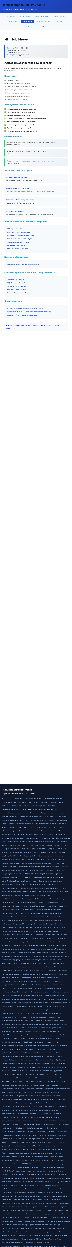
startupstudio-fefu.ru (52, 995)
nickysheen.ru (37, 1200)
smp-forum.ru (61, 1078)
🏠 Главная (11, 16)
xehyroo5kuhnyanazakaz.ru (56, 877)
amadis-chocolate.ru (8, 1006)
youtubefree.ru (52, 938)
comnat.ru (60, 1056)
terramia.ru (48, 1117)
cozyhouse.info (15, 1239)
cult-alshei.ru (62, 1131)
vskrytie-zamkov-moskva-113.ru (31, 881)
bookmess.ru (17, 1167)
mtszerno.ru (6, 1178)
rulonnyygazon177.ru (18, 924)
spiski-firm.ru (43, 999)
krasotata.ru (19, 798)
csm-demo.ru (26, 849)
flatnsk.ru (13, 1096)
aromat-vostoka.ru (8, 1078)
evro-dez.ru (30, 935)
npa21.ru (34, 1149)
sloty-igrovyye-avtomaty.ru (21, 960)
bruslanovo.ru (60, 1099)
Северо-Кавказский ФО (36, 27)
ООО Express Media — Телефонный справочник (23, 264)
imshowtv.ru (62, 1121)
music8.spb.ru (6, 1071)
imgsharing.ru (16, 967)
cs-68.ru (63, 888)
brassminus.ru (61, 1135)
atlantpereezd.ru (28, 809)
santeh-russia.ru (7, 1128)
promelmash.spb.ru (8, 1221)
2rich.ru (11, 824)
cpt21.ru (32, 1020)
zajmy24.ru (58, 874)
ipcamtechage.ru (33, 1171)
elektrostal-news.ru (8, 813)
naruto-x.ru (27, 931)
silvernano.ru (41, 827)
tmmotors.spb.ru (39, 1128)
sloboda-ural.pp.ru (18, 1074)
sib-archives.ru (41, 859)
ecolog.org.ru (59, 1006)
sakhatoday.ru (28, 1049)
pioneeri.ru (66, 1003)
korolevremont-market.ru (24, 813)
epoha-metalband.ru (31, 1035)
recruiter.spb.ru (61, 1067)
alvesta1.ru (63, 1046)
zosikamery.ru (6, 1074)
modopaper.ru (32, 949)
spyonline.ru (58, 1071)
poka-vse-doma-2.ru (63, 841)
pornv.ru (19, 809)
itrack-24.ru (28, 806)
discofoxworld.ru (7, 834)
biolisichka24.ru (15, 992)
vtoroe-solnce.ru (26, 1200)
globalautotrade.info (8, 1114)
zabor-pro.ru (6, 1139)
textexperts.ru (56, 981)
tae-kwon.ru (6, 1024)
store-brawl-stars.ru (45, 856)
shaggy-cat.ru (39, 845)
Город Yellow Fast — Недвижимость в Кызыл (22, 315)
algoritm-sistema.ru (43, 992)
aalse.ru (4, 927)
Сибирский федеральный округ (18, 9)
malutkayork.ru (16, 1042)
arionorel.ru (5, 1210)
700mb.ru (39, 1239)
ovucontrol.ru (6, 960)
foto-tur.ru (49, 967)
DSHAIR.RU (29, 1128)
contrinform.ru (26, 1214)
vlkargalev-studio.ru (28, 1239)
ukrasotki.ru (24, 816)
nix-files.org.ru (17, 1049)
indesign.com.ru (48, 1232)
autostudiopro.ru (52, 806)
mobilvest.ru (30, 1078)
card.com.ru (38, 1060)
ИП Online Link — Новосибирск (17, 283)
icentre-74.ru (49, 1182)
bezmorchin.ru (18, 1020)
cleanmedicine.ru (25, 956)
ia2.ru (26, 1020)
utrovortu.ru (33, 999)
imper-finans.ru (33, 1135)
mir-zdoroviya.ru (48, 1099)
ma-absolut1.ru (50, 935)
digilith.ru (17, 963)
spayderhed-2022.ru (8, 935)
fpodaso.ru (64, 813)
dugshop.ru (45, 1031)
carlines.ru (5, 1096)
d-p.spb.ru (5, 1085)
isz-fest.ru (16, 1056)
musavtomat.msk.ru (8, 1131)
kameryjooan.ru (50, 1106)
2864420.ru (35, 874)
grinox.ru (16, 1106)
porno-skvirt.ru (42, 820)
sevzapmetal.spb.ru (56, 1156)
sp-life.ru (24, 859)
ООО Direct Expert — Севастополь (18, 249)
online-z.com (56, 1074)
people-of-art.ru (7, 1092)
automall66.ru (6, 1232)
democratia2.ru (38, 1164)
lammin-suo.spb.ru (38, 1028)
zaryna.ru (5, 974)
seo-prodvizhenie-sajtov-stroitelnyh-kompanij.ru (46, 920)
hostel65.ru (37, 834)
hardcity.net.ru (25, 1142)
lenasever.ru (27, 831)
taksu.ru (47, 963)
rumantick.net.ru (63, 1174)
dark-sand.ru (6, 859)
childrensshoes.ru (20, 1174)
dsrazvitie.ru (15, 1142)
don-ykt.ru (63, 963)
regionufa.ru (53, 970)
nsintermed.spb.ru (51, 1203)
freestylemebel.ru (60, 1232)
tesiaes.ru (29, 1060)
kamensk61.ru (14, 1217)
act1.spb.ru (56, 1096)
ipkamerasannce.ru (47, 1235)
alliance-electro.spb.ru (30, 1013)
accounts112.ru (50, 841)
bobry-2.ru (16, 1200)
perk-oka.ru (51, 927)
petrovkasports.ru (25, 952)
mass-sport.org (58, 1164)
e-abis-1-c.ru (52, 859)
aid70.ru (14, 1110)
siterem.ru (5, 1103)
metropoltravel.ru (7, 970)
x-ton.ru (4, 949)
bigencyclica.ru (54, 1024)
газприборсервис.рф (26, 1228)
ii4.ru (14, 1146)
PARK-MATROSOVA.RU (50, 1063)
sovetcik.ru (31, 1131)
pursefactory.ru (38, 931)
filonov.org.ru (34, 1217)
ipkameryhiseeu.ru (47, 1153)
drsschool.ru (34, 1114)
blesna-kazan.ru (20, 1088)
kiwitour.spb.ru (37, 1232)
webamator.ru (39, 935)
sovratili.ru (62, 816)
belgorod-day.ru (7, 963)
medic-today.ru (38, 963)
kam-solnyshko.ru (27, 1156)
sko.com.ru (25, 1085)
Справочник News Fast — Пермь (18, 242)
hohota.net (40, 1074)
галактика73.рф (15, 1085)
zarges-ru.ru (64, 995)
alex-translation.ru (21, 1196)
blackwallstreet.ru (45, 1146)
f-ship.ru (23, 1038)
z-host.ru (24, 884)
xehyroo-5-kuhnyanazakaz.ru (49, 888)
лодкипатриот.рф (26, 1103)
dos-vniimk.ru (30, 1242)
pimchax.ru (5, 884)
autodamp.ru (33, 945)
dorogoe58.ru (22, 1139)
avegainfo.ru (33, 1024)
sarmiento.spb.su (14, 1028)
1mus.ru (32, 870)
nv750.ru (64, 945)
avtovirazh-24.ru (64, 1203)
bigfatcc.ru (5, 827)
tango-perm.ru (39, 1042)
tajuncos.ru (14, 952)
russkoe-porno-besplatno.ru (52, 960)
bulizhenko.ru (51, 1174)
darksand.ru (40, 870)
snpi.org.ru (60, 1028)
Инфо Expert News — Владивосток (19, 232)
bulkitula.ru (20, 838)
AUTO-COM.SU (31, 1074)
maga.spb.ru (58, 1225)
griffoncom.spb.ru (22, 1063)
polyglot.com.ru (7, 1099)
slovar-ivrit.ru (37, 956)
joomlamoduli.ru (7, 1192)
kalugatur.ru (21, 1060)
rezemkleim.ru (39, 988)
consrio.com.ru (16, 1024)
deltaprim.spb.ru (28, 1042)
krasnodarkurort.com (50, 1121)
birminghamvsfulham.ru (42, 1003)
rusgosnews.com (53, 1035)
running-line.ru (6, 1031)
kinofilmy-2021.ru (21, 985)
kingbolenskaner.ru (23, 1096)
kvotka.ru (15, 1017)
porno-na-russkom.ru (42, 824)
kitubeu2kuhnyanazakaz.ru (37, 884)
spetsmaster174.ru (34, 1153)
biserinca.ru (38, 1121)
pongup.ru (28, 834)
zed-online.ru (57, 881)
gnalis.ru (13, 838)
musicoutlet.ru (6, 1225)
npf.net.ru (5, 1060)
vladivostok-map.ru (51, 892)
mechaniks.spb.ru (21, 1171)
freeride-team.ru (17, 806)
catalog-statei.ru (13, 1153)
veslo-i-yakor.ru (20, 970)
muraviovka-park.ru (39, 978)
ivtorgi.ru (64, 1149)
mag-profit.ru (39, 1182)
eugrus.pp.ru (43, 1017)
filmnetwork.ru (40, 1038)
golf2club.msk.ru (7, 1053)
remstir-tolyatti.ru (58, 985)
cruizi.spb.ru (20, 1207)
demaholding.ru (60, 924)
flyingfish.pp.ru (65, 1178)
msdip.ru (4, 988)
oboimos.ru (56, 1146)
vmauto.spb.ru (63, 1210)
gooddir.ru (49, 1042)
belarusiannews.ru (8, 1242)
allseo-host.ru (62, 849)
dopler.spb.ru (6, 1110)
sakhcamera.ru (17, 1013)
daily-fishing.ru (16, 1178)
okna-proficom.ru (16, 995)
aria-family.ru (62, 938)
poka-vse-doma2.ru (38, 849)
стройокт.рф (6, 1203)
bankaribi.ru (6, 895)
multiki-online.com (8, 1046)
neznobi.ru (62, 824)
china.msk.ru (16, 1225)
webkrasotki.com (21, 1046)
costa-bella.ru (33, 1017)
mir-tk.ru (25, 892)
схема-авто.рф (35, 1067)
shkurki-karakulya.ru (23, 1006)
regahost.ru (49, 1020)
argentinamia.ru (22, 927)
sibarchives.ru (6, 931)
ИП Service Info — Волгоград (16, 245)
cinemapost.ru (50, 798)
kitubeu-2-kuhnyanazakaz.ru (29, 888)
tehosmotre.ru (6, 852)
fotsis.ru (47, 1085)
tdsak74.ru (62, 1013)
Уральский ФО (13, 21)
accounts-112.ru (15, 849)
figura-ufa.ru (48, 1239)
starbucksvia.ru (23, 827)
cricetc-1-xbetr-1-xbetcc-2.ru (11, 841)
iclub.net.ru (47, 1103)
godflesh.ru (55, 992)
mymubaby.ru (18, 1035)
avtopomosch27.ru (63, 935)
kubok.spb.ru (24, 1071)
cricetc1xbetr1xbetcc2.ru (31, 852)
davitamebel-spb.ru (37, 1085)
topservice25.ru (51, 1142)
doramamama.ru (26, 978)
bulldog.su (25, 1225)
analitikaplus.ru (47, 1071)
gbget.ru (50, 949)
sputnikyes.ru (53, 1049)
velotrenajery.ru (7, 831)
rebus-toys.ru (50, 870)
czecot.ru (11, 1207)
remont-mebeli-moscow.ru (39, 974)
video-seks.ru (64, 892)
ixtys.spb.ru (19, 1221)
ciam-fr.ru (59, 798)
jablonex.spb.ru (7, 1167)
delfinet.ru (32, 827)
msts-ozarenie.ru (38, 1106)
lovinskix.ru (35, 831)
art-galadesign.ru (40, 1081)
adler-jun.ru (64, 866)
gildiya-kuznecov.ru (60, 1060)
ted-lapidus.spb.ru (8, 1160)
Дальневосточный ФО (44, 21)
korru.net (5, 1028)
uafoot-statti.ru (24, 856)
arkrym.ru (17, 981)
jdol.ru (11, 988)
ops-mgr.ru (5, 849)
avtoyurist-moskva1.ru (9, 1067)
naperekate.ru (52, 884)
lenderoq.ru (39, 1088)
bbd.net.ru (38, 1078)
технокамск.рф (45, 1217)
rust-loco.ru (36, 1031)
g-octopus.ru (60, 927)
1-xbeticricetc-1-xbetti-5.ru (50, 838)
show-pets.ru (45, 831)
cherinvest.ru (32, 1046)
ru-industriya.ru (36, 960)
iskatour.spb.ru (51, 1028)
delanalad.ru (34, 938)
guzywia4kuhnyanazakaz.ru (38, 899)
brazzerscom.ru (27, 877)
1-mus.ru (4, 866)
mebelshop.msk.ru (49, 1078)
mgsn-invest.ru (35, 1235)
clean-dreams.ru (7, 981)
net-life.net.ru (55, 1010)
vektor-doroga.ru (60, 827)
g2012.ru (24, 845)
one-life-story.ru (27, 841)
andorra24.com (33, 1146)
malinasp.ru (49, 1038)
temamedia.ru (56, 1185)
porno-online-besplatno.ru (41, 952)
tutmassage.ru (49, 1006)
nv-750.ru (5, 938)
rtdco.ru (26, 920)
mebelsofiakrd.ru (40, 1174)
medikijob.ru (6, 1117)
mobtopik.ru (17, 1124)
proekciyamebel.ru (21, 1135)
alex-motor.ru (35, 1096)
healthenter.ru (45, 981)
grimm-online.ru (35, 1225)
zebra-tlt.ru (5, 995)
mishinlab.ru (54, 824)
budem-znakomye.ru (41, 813)
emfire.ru (5, 816)
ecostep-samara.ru (62, 1081)
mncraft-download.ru (29, 992)
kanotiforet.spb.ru (37, 1006)
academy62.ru (58, 1117)
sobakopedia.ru (7, 1056)
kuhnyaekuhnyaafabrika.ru (10, 902)
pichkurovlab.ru (26, 963)
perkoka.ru (32, 927)
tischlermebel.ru (61, 1228)
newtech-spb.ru (28, 988)
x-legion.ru (31, 859)
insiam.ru (25, 1024)
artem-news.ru (28, 1121)
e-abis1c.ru (33, 856)
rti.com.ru (18, 1121)
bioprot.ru (13, 1185)
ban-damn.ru (23, 866)
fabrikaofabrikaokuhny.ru (57, 899)
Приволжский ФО (59, 16)
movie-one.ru (41, 927)
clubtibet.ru (28, 1092)
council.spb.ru (14, 1103)
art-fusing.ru (6, 1189)
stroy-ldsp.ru (58, 1171)
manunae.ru (42, 949)
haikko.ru (57, 1053)
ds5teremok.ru (6, 1182)
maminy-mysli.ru (60, 1207)
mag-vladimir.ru (17, 1232)
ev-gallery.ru (57, 845)
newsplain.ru (12, 949)
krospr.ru (52, 820)
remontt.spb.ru (16, 1117)
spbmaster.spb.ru (64, 1221)
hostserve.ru (29, 824)
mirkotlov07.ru (34, 1185)
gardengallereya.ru (8, 1121)
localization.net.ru (53, 1178)
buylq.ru (54, 1196)
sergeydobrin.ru (50, 1088)
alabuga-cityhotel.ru (8, 809)
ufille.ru (11, 798)
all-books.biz (52, 1210)
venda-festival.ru (7, 863)
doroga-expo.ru (7, 956)
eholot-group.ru (7, 1164)
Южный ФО (59, 21)
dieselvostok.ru (65, 1035)
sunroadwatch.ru (25, 1189)
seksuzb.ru (24, 899)
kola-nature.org (52, 1221)
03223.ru (5, 798)
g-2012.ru (66, 845)
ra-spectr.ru (56, 1217)
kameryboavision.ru (8, 1063)
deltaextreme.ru (23, 1185)
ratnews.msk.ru (52, 1189)
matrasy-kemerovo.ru (40, 942)
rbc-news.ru (32, 820)
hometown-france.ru (32, 838)
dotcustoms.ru (6, 945)
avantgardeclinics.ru (34, 1196)
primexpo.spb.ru (7, 1020)
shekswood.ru (50, 1228)
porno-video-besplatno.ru (51, 956)
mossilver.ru (31, 1088)
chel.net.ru (27, 1031)
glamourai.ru (52, 1135)
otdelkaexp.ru (20, 1078)
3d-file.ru (62, 852)
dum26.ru (58, 1153)
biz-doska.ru (58, 967)
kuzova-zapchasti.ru (48, 1139)
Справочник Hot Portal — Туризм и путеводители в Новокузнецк (29, 312)
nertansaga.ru (24, 938)
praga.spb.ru (6, 1010)
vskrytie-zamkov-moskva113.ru (28, 895)
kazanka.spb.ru (48, 1060)
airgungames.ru (52, 849)
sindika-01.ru (15, 859)
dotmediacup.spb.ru (27, 1210)
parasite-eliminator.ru (22, 1160)
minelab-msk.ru (61, 870)
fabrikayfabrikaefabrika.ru (10, 881)
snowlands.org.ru (7, 1174)
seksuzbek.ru (33, 816)
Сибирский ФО (27, 21)
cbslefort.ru (15, 1189)
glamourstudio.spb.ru (38, 1221)
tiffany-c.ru (51, 1081)
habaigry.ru (48, 1053)
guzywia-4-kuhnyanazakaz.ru (11, 892)
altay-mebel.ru (59, 1167)
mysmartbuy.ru (27, 942)
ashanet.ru (52, 942)
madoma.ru (5, 952)
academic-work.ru (20, 1192)
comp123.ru (55, 963)
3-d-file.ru (5, 845)
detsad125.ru (37, 1099)
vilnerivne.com (6, 1200)
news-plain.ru (13, 938)
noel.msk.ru (46, 1196)
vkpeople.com (49, 1207)
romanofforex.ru (35, 1071)
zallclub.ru (26, 1053)
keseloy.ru (15, 1228)
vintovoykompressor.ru (25, 1003)
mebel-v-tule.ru (7, 1124)
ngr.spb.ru (43, 1035)
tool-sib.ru (38, 1124)
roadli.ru (4, 942)
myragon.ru (40, 1117)
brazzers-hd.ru (15, 884)
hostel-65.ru (20, 824)
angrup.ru (51, 1067)
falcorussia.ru (15, 1010)
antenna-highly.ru (47, 863)
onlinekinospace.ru (37, 995)
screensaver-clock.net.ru (37, 1056)
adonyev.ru (23, 820)
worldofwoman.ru (53, 978)
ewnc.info (24, 1056)
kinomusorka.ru (62, 999)
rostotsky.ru (44, 970)
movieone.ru (21, 935)
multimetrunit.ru (48, 1124)
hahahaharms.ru (15, 845)
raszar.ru (14, 895)
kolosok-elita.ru (59, 1020)
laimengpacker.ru (34, 1139)
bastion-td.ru (6, 1081)
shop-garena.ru (65, 838)
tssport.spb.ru (22, 1146)
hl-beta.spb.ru (54, 1031)
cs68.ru (41, 892)
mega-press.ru (16, 802)
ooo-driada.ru (27, 1099)
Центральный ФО (24, 16)
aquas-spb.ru (62, 1196)
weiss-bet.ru (63, 970)
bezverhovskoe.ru (22, 1114)
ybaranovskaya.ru (42, 1131)
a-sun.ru (50, 1171)
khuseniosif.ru (15, 1210)
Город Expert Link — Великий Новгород (20, 235)
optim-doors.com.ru (8, 1149)
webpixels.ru (16, 1203)
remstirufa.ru (6, 978)
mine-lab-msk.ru (60, 863)
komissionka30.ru (27, 1182)
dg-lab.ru (44, 1067)
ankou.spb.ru (54, 1046)
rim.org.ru (43, 1135)
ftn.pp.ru (14, 1139)
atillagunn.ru (53, 852)
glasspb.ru (51, 834)
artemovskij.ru (61, 1106)
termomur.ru (53, 974)
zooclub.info (24, 1217)
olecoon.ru (5, 820)
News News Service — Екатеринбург (19, 239)
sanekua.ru (41, 1192)
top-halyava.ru (39, 841)
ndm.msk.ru (33, 1110)
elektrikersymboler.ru (41, 1049)
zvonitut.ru (5, 992)
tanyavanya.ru (46, 985)
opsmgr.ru (48, 845)
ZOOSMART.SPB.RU (45, 1114)
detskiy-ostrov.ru (43, 1046)
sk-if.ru (60, 1189)
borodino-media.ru (32, 970)
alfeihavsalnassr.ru (60, 949)
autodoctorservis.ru (28, 1010)
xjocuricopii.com (52, 1128)
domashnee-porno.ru (29, 967)
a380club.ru (12, 927)
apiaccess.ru (55, 1110)
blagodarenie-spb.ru (46, 874)
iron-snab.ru (23, 1017)
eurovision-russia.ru (56, 802)
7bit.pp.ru (12, 1060)
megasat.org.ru (40, 1178)
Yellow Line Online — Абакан (16, 286)
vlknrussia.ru (34, 892)
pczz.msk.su (26, 1203)
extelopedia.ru (26, 1028)
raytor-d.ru (44, 852)
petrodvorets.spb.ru (37, 1203)
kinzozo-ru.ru (6, 1017)
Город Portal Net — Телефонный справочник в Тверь (25, 308)
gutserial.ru (36, 1214)
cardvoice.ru (22, 949)
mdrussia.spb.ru (46, 1214)
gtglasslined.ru (6, 1146)
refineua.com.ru (37, 1167)
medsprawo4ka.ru (40, 877)
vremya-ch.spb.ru (44, 1149)
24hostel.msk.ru (7, 1038)
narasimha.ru (43, 945)
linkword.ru (26, 1167)
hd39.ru (67, 1182)
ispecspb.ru (40, 1020)
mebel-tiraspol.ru (41, 1210)
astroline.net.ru (46, 1096)
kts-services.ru (58, 856)
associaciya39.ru (54, 1017)
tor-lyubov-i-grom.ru (51, 931)
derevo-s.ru (16, 1214)
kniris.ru (40, 1207)
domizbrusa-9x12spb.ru (46, 924)
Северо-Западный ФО (42, 16)
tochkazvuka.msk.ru (63, 1088)
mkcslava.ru (6, 1003)
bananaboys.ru (32, 1192)
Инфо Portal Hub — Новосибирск (18, 293)
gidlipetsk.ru (18, 1099)
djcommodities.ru (54, 945)
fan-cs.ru (66, 1124)
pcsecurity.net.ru (28, 1124)
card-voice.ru (6, 924)
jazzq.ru (4, 1207)
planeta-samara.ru (15, 942)
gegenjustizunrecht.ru (9, 999)
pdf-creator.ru (6, 1049)
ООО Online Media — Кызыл (16, 290)
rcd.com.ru (5, 1185)
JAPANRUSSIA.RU (8, 1135)
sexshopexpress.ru (39, 806)
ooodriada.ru (65, 1217)
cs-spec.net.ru (48, 1167)
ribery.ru (16, 956)
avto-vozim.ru (6, 1013)
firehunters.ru (60, 834)
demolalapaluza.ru (35, 985)
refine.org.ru (64, 1214)
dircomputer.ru (35, 981)
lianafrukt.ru (50, 1192)
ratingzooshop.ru (44, 1110)
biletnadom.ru (47, 881)
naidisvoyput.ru (24, 1235)
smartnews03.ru (56, 831)
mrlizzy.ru (30, 1174)
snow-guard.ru (31, 924)
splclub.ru (54, 952)
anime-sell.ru (6, 1228)
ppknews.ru (53, 1131)
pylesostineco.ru (25, 1106)
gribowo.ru (5, 838)
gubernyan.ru (62, 1142)
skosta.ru (43, 1171)
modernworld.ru (49, 1160)
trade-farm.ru (61, 942)
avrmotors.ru (29, 1081)
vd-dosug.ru (14, 820)
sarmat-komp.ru (56, 1003)
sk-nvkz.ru (17, 1164)
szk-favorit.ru (57, 1092)
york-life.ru (62, 952)
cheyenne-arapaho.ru (41, 1156)
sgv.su (56, 1042)
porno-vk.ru (53, 816)
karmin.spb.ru (39, 1228)
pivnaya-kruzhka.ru (8, 985)
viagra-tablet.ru (46, 866)
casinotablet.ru (14, 974)
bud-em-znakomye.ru (42, 809)
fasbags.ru (56, 866)
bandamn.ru (6, 870)
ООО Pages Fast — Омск (15, 229)
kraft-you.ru (6, 802)
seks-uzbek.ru (43, 816)
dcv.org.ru (23, 1153)
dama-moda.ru (61, 1160)
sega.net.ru (40, 1242)
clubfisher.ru (63, 974)
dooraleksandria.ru (34, 863)
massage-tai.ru (50, 988)
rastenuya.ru (45, 802)
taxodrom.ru (6, 1142)
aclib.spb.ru (16, 1182)
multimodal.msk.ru (37, 1053)
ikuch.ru (19, 1149)
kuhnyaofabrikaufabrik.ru (10, 888)
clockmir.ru (47, 1200)
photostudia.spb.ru (28, 1117)
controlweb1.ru (53, 1013)
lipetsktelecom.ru (45, 895)
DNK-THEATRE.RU (8, 1171)
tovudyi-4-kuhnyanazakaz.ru (11, 877)
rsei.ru (15, 1235)
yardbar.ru (27, 1232)
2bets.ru (13, 1003)
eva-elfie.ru (41, 967)
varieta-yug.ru (17, 852)
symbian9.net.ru (19, 1128)
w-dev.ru (16, 1038)
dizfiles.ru (43, 938)
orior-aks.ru (37, 1092)
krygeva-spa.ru (18, 1031)
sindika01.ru (61, 859)
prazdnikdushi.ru (30, 798)
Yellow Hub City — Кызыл (15, 280)
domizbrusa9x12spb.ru (20, 945)
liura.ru (44, 834)
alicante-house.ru (61, 1235)
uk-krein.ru (5, 1217)
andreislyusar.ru (17, 931)
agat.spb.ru (62, 1063)
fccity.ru (27, 1221)
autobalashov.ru (22, 999)
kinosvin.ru (58, 1038)
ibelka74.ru (5, 1239)
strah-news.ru (6, 806)
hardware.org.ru (23, 1067)
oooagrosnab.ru (54, 813)
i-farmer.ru (48, 1164)
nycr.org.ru (26, 1149)
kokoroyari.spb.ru (7, 1088)
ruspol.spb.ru (6, 1156)
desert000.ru (55, 1149)
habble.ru (13, 827)
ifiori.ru (4, 1153)
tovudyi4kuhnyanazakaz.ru (11, 899)
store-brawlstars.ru (20, 863)
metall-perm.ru (23, 1110)
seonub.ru (59, 988)
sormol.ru (5, 824)
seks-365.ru (65, 956)
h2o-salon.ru (6, 1042)
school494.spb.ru (7, 1035)
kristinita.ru (25, 981)
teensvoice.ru (6, 967)
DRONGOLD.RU (27, 1164)
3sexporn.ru (25, 870)
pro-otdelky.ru (13, 816)
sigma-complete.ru (37, 1160)
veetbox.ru (40, 798)
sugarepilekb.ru (7, 1106)
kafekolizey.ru (38, 1103)
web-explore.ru (34, 802)
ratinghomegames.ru (38, 1142)
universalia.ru (24, 974)
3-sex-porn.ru (13, 866)
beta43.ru (59, 1192)
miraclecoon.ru (19, 834)
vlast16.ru (63, 1024)
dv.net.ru (48, 1242)
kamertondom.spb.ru (43, 1010)
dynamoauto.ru (47, 1092)
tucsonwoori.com (7, 1196)
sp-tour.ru (58, 1124)
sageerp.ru (59, 1139)
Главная (4, 9)
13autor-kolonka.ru (62, 820)
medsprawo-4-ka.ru (23, 874)
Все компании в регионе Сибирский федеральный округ (29, 325)
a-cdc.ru (54, 809)
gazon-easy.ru (57, 1103)
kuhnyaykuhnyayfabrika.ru (29, 902)
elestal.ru (50, 827)
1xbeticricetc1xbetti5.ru (9, 856)
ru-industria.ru (65, 992)
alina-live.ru (57, 1239)
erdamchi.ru (15, 978)
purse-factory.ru (34, 866)
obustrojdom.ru (21, 1131)
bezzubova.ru (18, 1092)
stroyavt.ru (43, 1013)
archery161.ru (43, 1024)
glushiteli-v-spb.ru (28, 1178)
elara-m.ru (52, 999)
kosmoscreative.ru (18, 1081)
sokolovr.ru (18, 988)
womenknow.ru (20, 1242)
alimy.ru (48, 1074)
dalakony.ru (57, 1114)
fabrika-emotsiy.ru (35, 1063)
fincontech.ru (15, 870)
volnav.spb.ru (51, 1056)
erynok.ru (26, 995)
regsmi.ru (31, 1038)
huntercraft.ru (56, 1200)
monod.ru (56, 1214)
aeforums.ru (18, 1053)
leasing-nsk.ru (59, 1182)
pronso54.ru (17, 831)
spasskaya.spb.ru (31, 1207)
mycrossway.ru (46, 1185)
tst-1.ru (31, 845)
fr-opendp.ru (16, 1156)
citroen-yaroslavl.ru (39, 1189)
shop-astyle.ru (6, 1214)
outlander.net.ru (47, 1225)
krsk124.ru (15, 1071)
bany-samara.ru (7, 1235)
